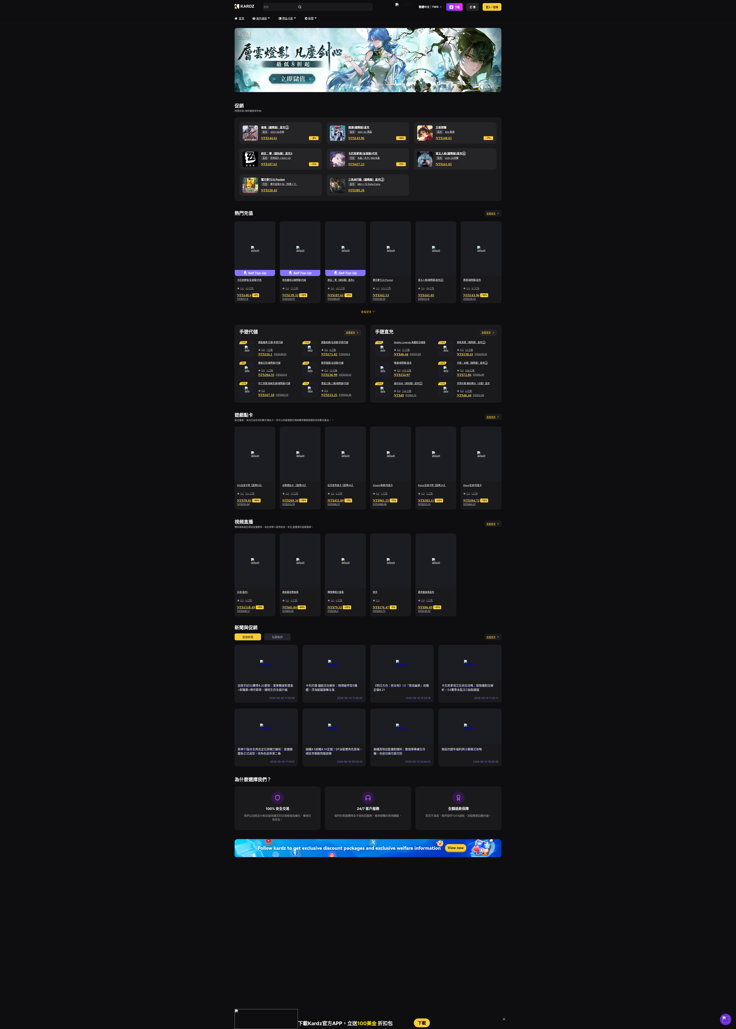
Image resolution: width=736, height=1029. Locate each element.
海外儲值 (261, 18)
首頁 (241, 18)
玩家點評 (277, 637)
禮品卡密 (287, 18)
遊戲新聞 (247, 637)
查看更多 (491, 213)
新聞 (311, 18)
